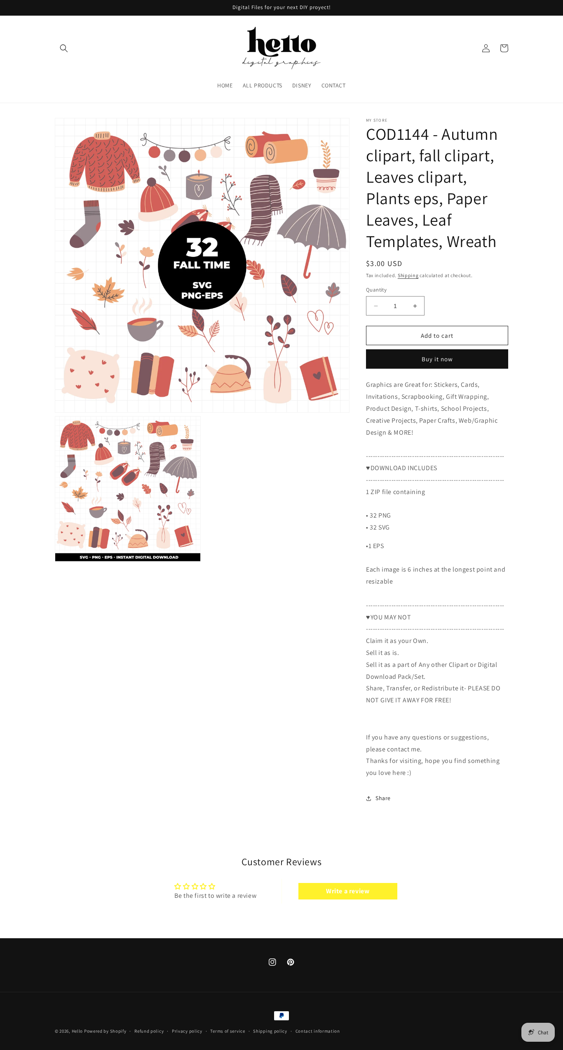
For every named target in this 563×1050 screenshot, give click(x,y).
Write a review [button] (347, 891)
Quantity (376, 289)
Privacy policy (187, 1031)
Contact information (318, 1031)
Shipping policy (270, 1031)
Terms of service (227, 1031)
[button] (64, 48)
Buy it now (437, 359)
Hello (77, 1031)
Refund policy (149, 1031)
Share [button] (383, 798)
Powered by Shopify (105, 1031)
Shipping (408, 275)
